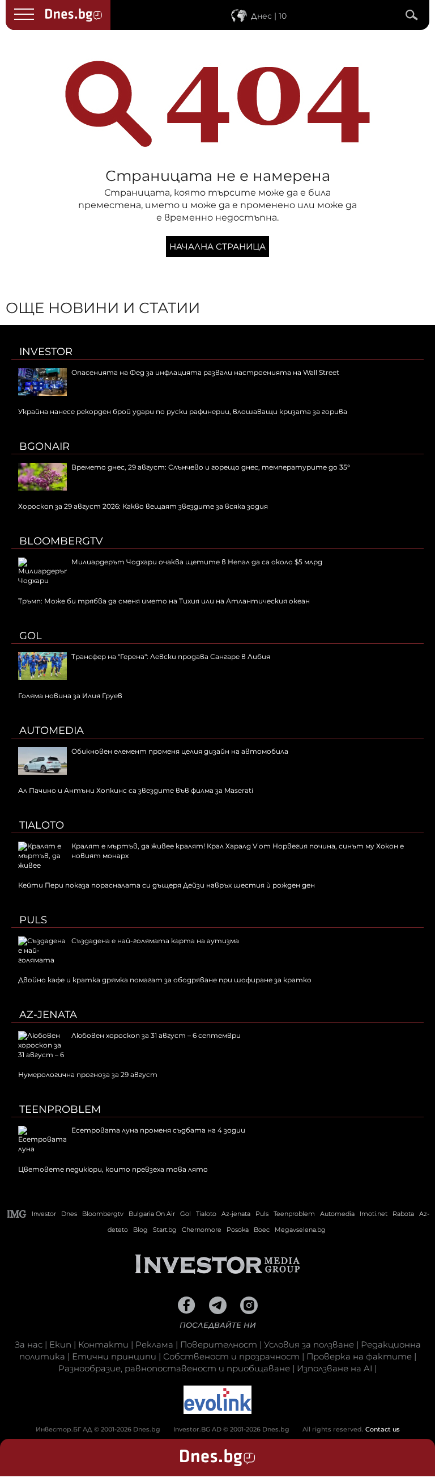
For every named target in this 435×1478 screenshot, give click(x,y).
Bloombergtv (61, 541)
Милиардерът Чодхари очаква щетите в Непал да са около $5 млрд (196, 562)
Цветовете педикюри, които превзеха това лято (113, 1169)
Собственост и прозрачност (231, 1356)
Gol (30, 636)
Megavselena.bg (300, 1230)
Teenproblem (60, 1109)
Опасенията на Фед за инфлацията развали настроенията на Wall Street (205, 372)
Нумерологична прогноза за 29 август (87, 1074)
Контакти (103, 1344)
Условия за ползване (309, 1344)
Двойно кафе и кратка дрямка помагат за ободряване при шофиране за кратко (165, 980)
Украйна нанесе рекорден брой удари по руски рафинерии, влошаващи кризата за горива (182, 411)
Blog (140, 1230)
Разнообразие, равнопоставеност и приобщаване (174, 1368)
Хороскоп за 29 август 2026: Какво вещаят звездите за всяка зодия (143, 506)
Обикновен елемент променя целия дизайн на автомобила (179, 751)
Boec (262, 1230)
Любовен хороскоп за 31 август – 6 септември (156, 1035)
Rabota (403, 1214)
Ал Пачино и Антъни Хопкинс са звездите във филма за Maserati (135, 790)
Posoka (238, 1230)
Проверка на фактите (359, 1356)
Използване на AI (334, 1368)
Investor (45, 351)
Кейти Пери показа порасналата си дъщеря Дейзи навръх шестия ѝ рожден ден (166, 885)
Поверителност (218, 1344)
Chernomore (201, 1230)
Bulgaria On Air (152, 1214)
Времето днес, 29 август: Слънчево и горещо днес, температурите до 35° (210, 467)
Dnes (69, 1214)
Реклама (154, 1344)
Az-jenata (48, 1014)
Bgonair (44, 446)
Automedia (51, 730)
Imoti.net (373, 1214)
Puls (33, 920)
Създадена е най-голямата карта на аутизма (155, 940)
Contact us (382, 1429)
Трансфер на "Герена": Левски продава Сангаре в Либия (170, 656)
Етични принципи (114, 1356)
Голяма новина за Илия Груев (70, 695)
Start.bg (165, 1230)
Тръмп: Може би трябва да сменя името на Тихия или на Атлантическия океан (164, 601)
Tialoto (41, 825)
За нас (28, 1344)
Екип (60, 1344)
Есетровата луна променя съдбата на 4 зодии (158, 1130)
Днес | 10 (269, 16)
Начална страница (217, 246)
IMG (17, 1214)
